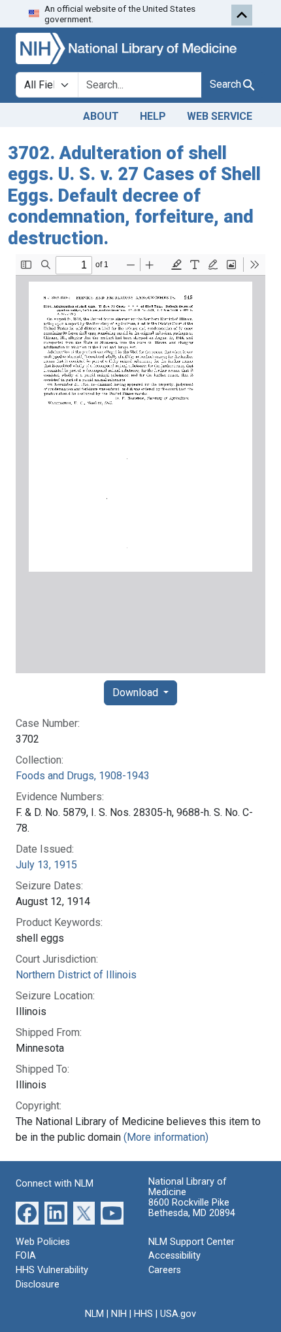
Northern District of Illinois (76, 975)
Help (153, 116)
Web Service (219, 116)
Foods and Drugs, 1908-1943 (83, 775)
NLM (94, 1314)
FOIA (26, 1255)
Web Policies (43, 1242)
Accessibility (174, 1255)
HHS (143, 1314)
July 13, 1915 (46, 865)
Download (136, 692)
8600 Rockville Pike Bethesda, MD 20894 (191, 1208)
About (101, 116)
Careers (164, 1270)
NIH (119, 1314)
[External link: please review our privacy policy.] (27, 1212)
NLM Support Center (191, 1242)
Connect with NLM (54, 1183)
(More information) (166, 1137)
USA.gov (178, 1314)
